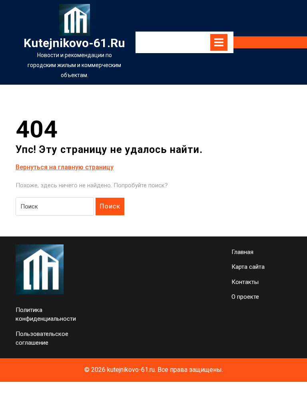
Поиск (110, 206)
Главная (242, 252)
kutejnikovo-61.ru (74, 43)
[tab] (218, 42)
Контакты (245, 282)
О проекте (245, 296)
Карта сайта (248, 266)
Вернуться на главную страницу (65, 167)
